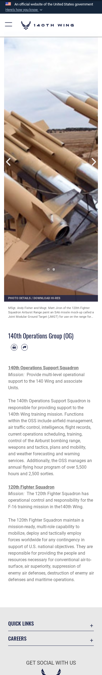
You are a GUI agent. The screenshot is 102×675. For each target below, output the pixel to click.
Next (93, 162)
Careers (17, 638)
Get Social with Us (51, 663)
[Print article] (14, 347)
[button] (24, 10)
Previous (9, 162)
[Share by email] (24, 347)
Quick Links (21, 623)
